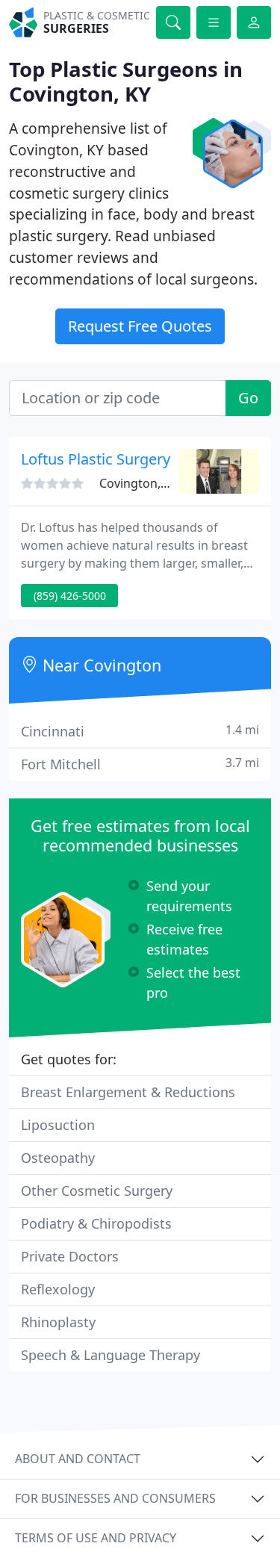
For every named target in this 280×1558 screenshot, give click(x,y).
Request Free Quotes (140, 326)
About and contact (77, 1458)
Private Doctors (70, 1256)
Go (248, 398)
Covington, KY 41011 (156, 483)
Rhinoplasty (58, 1322)
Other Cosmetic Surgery (96, 1190)
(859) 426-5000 (70, 596)
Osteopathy (58, 1158)
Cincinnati (140, 730)
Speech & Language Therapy (110, 1355)
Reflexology (58, 1289)
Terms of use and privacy (95, 1538)
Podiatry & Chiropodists (96, 1223)
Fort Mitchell (140, 763)
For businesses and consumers (115, 1498)
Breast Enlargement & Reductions (128, 1092)
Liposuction (58, 1125)
